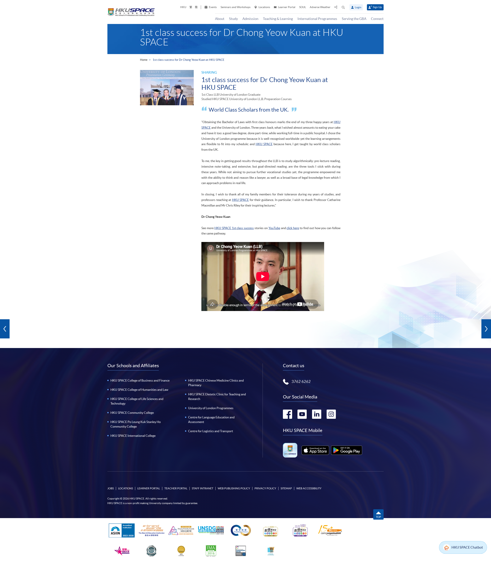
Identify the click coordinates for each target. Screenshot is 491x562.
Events (212, 7)
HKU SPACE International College (133, 435)
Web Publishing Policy (234, 488)
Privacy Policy (265, 488)
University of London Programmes (210, 408)
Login (358, 7)
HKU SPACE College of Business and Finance (140, 380)
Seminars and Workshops (235, 7)
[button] (343, 7)
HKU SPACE (264, 144)
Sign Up (377, 7)
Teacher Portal (175, 488)
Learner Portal (286, 7)
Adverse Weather (320, 7)
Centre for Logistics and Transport (210, 431)
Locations (264, 7)
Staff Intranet (202, 488)
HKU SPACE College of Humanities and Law (139, 389)
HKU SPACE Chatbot (467, 547)
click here (293, 228)
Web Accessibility (308, 488)
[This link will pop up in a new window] (315, 450)
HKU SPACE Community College (132, 412)
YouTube (274, 228)
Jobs (110, 488)
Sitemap (286, 488)
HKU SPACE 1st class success (234, 228)
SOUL (302, 7)
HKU (183, 7)
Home (143, 59)
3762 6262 (301, 381)
